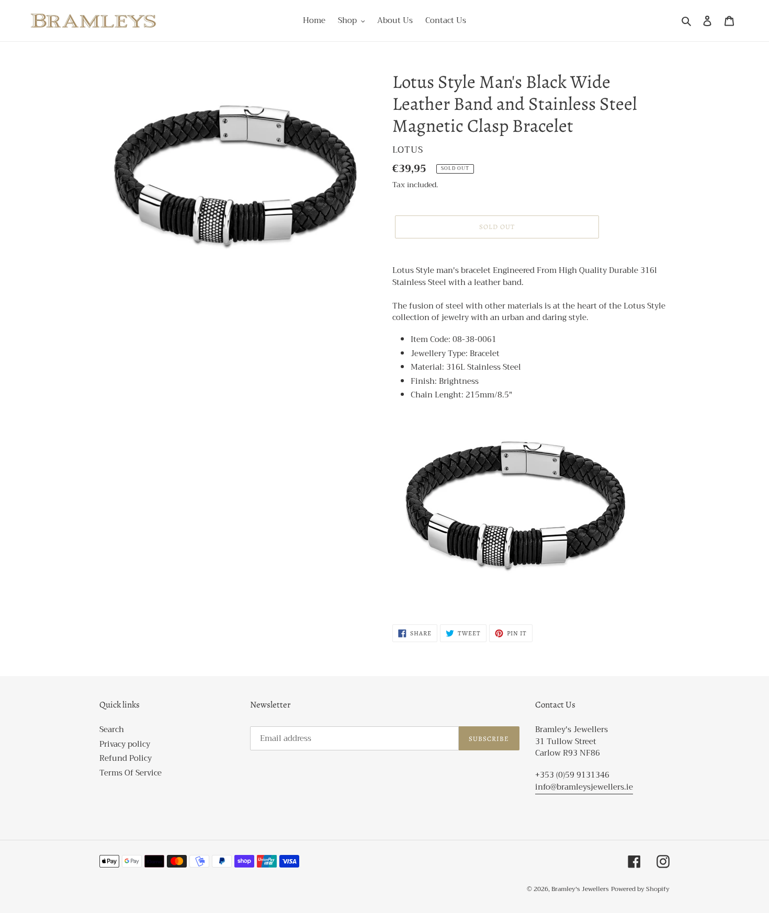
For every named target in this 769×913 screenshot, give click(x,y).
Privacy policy (124, 744)
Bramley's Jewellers (580, 889)
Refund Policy (125, 758)
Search (111, 729)
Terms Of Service (130, 773)
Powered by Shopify (640, 889)
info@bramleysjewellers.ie (584, 787)
